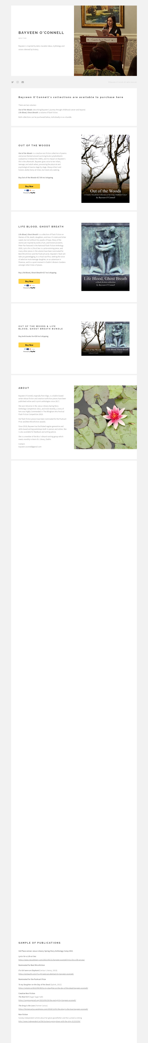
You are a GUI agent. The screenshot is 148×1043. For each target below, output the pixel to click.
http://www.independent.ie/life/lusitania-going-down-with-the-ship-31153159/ (49, 1021)
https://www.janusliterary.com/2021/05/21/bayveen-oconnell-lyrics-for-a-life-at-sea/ (51, 960)
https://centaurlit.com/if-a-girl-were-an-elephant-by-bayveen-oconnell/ (46, 974)
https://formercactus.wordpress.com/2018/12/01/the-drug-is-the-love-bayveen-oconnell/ (53, 1009)
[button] (12, 82)
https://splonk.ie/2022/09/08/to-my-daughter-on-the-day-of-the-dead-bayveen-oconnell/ (53, 988)
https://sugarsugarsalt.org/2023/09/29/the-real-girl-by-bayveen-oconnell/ (47, 1000)
